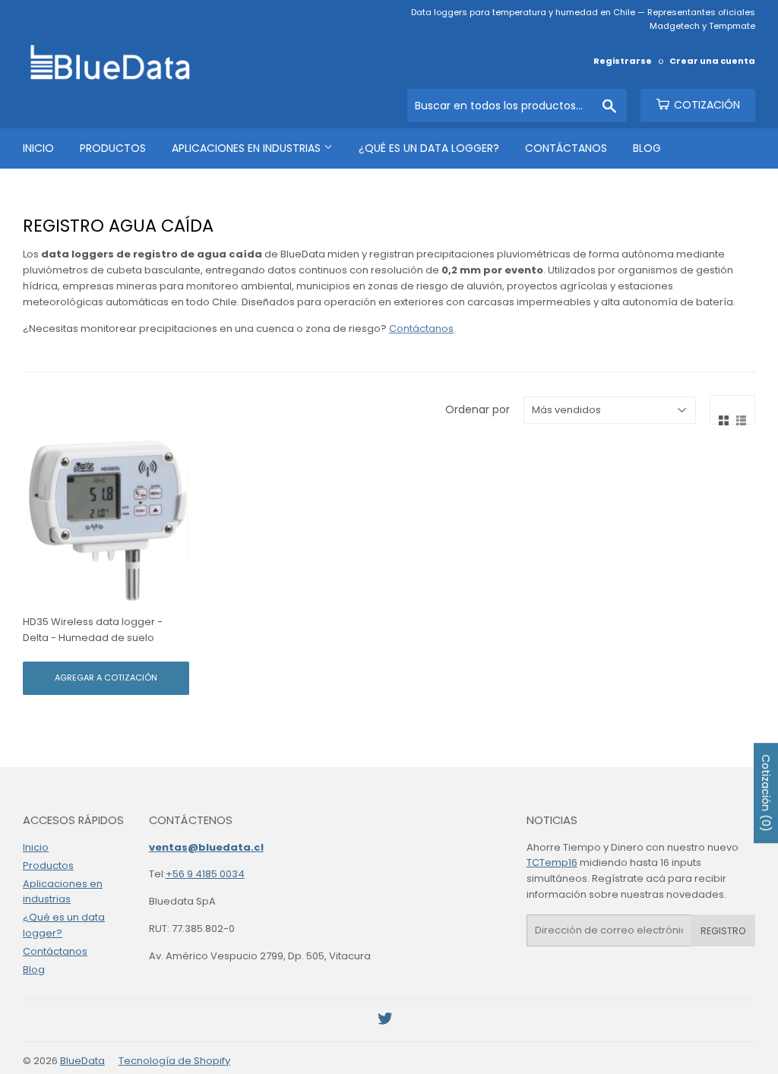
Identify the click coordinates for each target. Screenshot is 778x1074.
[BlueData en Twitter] (385, 1021)
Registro (723, 930)
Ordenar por (477, 409)
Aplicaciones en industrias (248, 148)
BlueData (82, 1060)
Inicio (38, 148)
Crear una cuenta (712, 61)
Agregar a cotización (106, 677)
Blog (647, 148)
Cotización (705, 104)
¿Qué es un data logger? (429, 148)
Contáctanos (566, 148)
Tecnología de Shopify (174, 1060)
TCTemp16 (552, 862)
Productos (113, 148)
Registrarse (622, 61)
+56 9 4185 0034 (205, 874)
